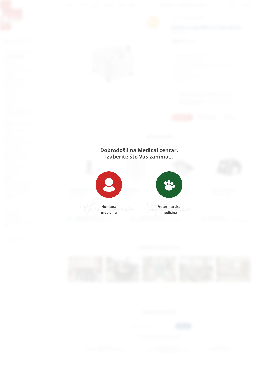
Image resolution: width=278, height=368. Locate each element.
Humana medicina (109, 209)
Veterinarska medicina (169, 209)
